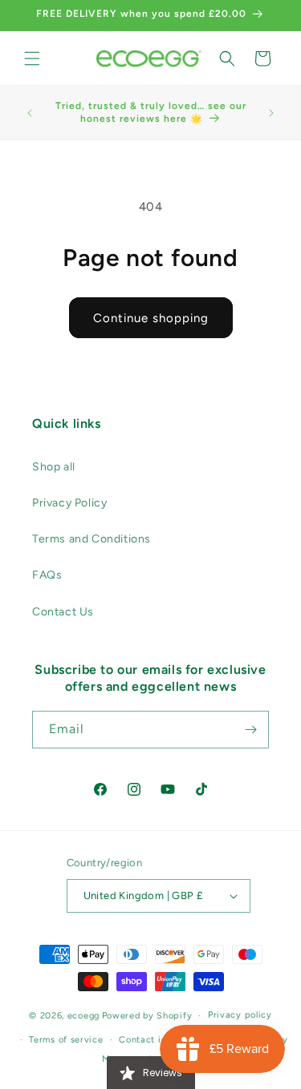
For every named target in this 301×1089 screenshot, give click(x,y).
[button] (32, 58)
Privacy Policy (69, 503)
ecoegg (83, 1015)
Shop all (53, 467)
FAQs (47, 575)
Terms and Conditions (91, 539)
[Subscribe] (250, 729)
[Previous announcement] (29, 113)
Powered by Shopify (147, 1015)
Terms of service (66, 1040)
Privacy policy (240, 1015)
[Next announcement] (271, 113)
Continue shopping (151, 318)
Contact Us (63, 612)
